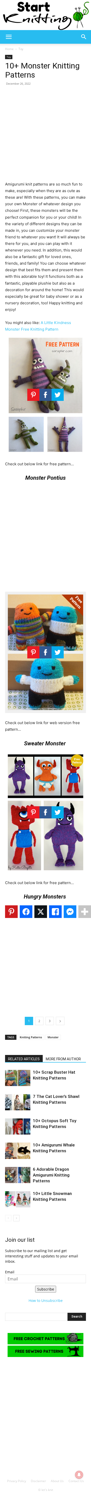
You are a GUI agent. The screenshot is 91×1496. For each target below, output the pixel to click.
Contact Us (76, 1481)
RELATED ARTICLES (24, 1059)
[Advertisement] (45, 135)
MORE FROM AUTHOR (63, 1059)
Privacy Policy (16, 1481)
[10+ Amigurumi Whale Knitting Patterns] (17, 1151)
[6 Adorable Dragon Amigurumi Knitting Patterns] (17, 1175)
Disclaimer (38, 1481)
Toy (20, 49)
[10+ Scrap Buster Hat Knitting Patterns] (17, 1078)
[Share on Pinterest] (11, 911)
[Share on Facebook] (26, 911)
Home (9, 49)
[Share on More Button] (84, 911)
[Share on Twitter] (40, 911)
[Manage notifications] (79, 1475)
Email (9, 1272)
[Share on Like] (55, 911)
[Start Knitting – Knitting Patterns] (45, 15)
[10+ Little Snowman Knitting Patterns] (17, 1199)
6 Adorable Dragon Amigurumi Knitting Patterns (51, 1175)
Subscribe (45, 1289)
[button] (9, 37)
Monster (53, 1037)
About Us (57, 1481)
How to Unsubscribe (46, 1300)
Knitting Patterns (31, 1037)
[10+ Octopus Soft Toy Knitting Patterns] (17, 1126)
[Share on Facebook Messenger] (70, 911)
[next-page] (16, 1218)
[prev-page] (8, 1218)
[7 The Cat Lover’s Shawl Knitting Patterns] (17, 1102)
